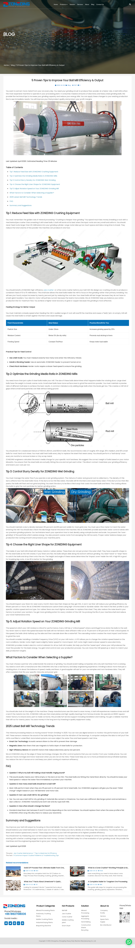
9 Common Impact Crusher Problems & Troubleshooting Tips (36, 855)
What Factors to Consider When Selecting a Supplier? (32, 193)
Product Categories (45, 906)
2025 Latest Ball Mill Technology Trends (26, 197)
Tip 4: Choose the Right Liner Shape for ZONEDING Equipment (35, 184)
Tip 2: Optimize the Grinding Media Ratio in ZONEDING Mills (33, 176)
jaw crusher (49, 290)
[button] (129, 942)
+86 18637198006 (15, 914)
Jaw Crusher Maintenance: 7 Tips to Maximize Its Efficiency (35, 853)
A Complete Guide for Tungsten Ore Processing (107, 881)
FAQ (11, 201)
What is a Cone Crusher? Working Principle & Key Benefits (108, 869)
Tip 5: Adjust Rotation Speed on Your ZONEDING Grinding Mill (34, 188)
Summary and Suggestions (21, 205)
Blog (13, 65)
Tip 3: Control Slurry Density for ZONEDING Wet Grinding (33, 180)
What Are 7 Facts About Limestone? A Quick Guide (42, 882)
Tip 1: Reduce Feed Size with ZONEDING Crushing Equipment (34, 171)
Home (6, 65)
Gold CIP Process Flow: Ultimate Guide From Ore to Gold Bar (44, 869)
